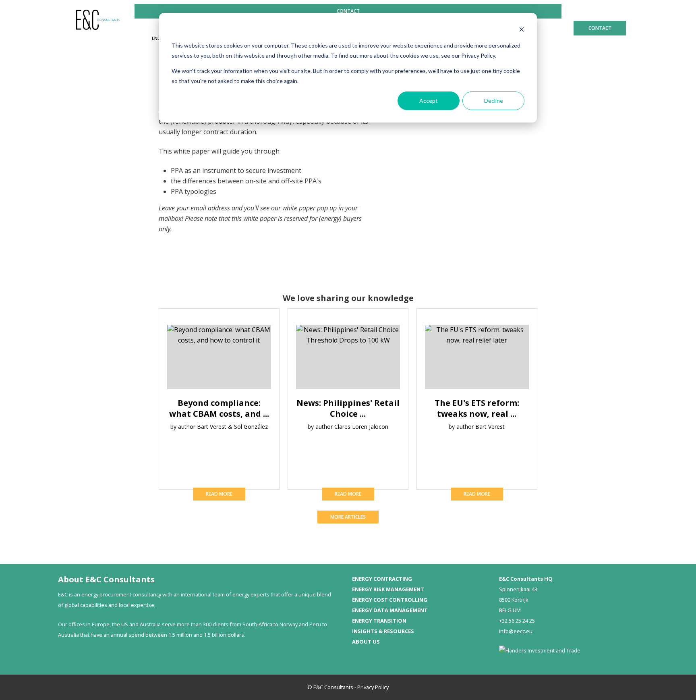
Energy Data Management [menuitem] (390, 610)
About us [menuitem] (366, 641)
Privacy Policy (373, 687)
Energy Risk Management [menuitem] (388, 589)
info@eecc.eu (515, 631)
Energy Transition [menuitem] (379, 620)
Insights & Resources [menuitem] (383, 631)
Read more (219, 493)
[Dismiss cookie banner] (521, 30)
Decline (493, 100)
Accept (428, 100)
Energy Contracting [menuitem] (382, 578)
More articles (348, 516)
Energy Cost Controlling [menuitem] (389, 599)
